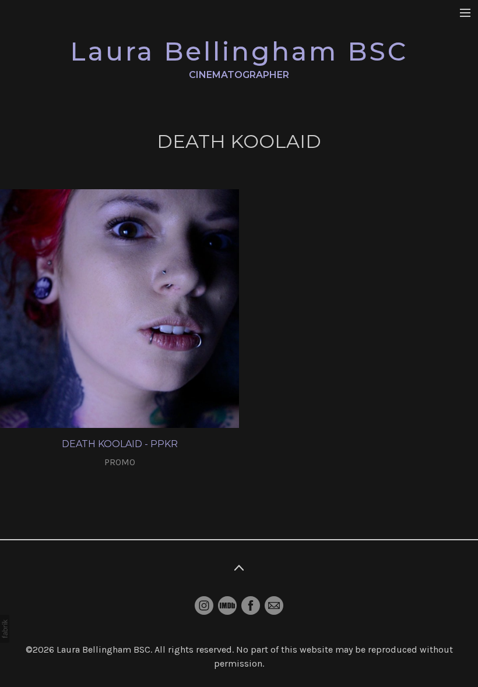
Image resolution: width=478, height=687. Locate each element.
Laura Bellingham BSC (103, 649)
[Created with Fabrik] (4, 629)
